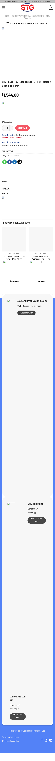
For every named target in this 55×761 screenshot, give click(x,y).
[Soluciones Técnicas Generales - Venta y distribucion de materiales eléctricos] (27, 7)
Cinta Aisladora (15, 155)
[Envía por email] (19, 162)
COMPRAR (22, 128)
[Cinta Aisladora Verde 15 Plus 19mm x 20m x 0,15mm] (14, 239)
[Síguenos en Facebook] (41, 740)
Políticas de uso (38, 730)
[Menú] (3, 7)
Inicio (7, 16)
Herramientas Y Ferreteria (20, 16)
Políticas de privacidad (20, 730)
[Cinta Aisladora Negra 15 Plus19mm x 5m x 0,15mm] (41, 239)
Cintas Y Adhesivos (38, 16)
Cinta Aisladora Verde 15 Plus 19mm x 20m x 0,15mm (14, 257)
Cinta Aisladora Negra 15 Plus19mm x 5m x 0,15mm (41, 257)
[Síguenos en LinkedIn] (50, 740)
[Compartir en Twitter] (14, 162)
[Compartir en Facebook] (9, 162)
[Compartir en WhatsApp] (4, 162)
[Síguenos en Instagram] (46, 740)
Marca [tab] (4, 182)
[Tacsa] (21, 111)
